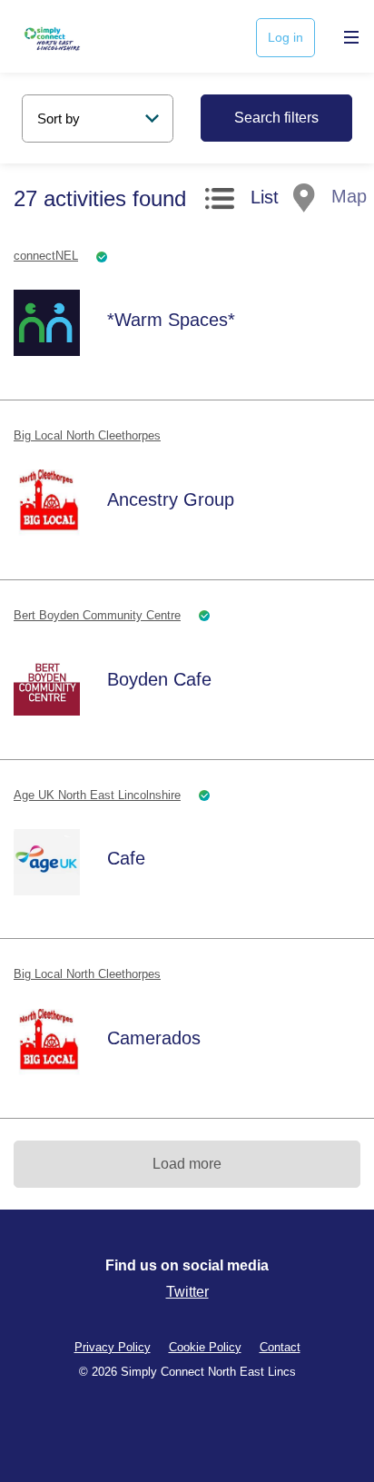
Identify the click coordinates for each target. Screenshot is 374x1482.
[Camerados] (47, 1041)
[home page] (75, 36)
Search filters (276, 117)
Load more (187, 1163)
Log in (285, 37)
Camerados (154, 1038)
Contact (280, 1347)
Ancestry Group (170, 499)
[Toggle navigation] (346, 37)
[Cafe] (47, 861)
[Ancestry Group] (47, 503)
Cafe (126, 858)
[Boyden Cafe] (47, 682)
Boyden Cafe (159, 679)
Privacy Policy (112, 1347)
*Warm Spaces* (171, 320)
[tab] (242, 201)
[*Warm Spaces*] (47, 323)
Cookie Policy (205, 1347)
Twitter (187, 1291)
